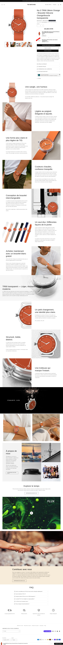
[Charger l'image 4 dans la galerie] (23, 44)
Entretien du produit (35, 625)
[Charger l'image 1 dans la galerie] (7, 44)
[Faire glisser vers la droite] (33, 44)
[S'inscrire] (19, 631)
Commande (41, 625)
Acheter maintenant (47, 50)
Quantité (38, 23)
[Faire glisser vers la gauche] (3, 44)
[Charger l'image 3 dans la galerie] (18, 44)
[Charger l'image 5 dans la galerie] (29, 44)
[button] (2, 5)
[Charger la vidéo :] (31, 513)
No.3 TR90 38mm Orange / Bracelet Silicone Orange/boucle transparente (50, 32)
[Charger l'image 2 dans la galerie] (12, 44)
